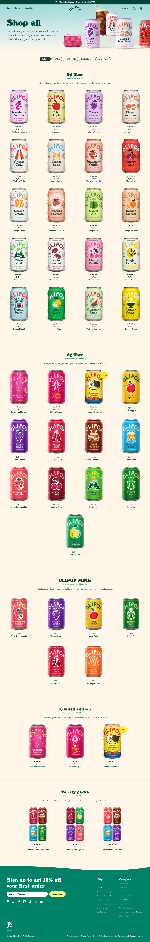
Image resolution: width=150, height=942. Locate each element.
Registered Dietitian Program (131, 912)
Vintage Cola (19, 181)
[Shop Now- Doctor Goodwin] (56, 254)
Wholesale (123, 916)
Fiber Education (103, 888)
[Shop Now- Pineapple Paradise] (93, 387)
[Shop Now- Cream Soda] (56, 156)
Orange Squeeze (131, 231)
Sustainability (124, 888)
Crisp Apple (56, 132)
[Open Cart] (140, 8)
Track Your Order (103, 900)
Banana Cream (131, 329)
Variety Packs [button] (103, 59)
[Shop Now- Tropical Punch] (19, 304)
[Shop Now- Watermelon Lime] (93, 304)
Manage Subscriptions (105, 892)
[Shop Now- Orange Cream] (19, 205)
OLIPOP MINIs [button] (70, 59)
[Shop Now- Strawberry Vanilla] (93, 156)
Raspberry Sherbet (19, 412)
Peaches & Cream (56, 231)
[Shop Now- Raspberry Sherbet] (19, 387)
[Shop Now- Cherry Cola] (131, 156)
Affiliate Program (126, 908)
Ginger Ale (93, 231)
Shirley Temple (56, 412)
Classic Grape (94, 132)
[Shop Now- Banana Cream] (131, 304)
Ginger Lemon (131, 280)
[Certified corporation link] (9, 926)
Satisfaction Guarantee (106, 904)
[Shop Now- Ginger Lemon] (131, 254)
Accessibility (101, 908)
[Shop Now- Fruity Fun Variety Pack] (75, 824)
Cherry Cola (131, 181)
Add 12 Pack (19, 121)
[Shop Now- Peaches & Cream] (56, 205)
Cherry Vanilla (94, 280)
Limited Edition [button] (86, 59)
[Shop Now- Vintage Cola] (19, 156)
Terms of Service (73, 936)
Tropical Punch (19, 329)
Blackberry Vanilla (19, 132)
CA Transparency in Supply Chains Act (129, 936)
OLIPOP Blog (124, 900)
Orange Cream (19, 231)
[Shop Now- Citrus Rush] (19, 254)
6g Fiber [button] (57, 59)
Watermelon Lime (93, 329)
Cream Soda (56, 181)
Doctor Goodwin (56, 280)
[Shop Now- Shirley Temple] (56, 387)
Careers (122, 892)
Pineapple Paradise (93, 412)
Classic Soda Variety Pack (38, 850)
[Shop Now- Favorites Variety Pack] (112, 824)
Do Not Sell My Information (103, 936)
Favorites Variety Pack (112, 850)
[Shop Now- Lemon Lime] (56, 304)
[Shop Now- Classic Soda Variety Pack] (37, 824)
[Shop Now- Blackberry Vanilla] (19, 106)
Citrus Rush (19, 280)
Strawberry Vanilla (93, 181)
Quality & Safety (126, 896)
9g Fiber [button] (45, 59)
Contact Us (101, 912)
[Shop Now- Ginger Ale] (93, 205)
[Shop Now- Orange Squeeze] (131, 205)
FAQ (98, 884)
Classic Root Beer (130, 132)
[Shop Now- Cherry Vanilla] (93, 254)
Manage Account (103, 896)
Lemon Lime (56, 329)
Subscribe (57, 894)
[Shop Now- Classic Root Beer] (131, 106)
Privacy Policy (86, 936)
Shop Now (131, 401)
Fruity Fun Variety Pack (75, 850)
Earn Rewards (124, 884)
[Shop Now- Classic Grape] (93, 106)
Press (121, 904)
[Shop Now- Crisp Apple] (56, 106)
